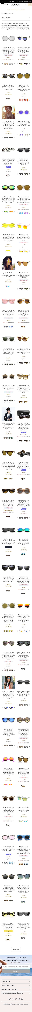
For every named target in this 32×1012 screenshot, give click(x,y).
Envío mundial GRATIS (8, 1)
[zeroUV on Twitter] (10, 999)
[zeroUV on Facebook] (13, 999)
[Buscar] (26, 4)
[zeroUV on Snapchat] (22, 999)
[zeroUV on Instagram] (19, 999)
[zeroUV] (16, 4)
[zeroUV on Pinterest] (16, 999)
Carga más (16, 949)
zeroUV (9, 1004)
